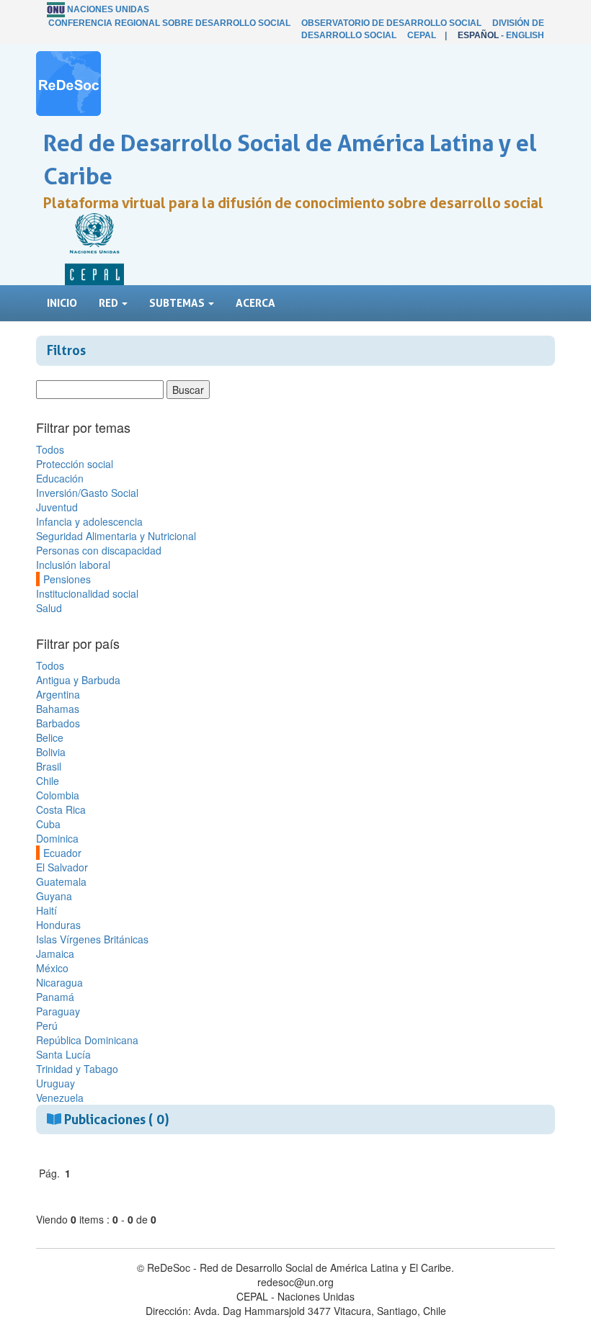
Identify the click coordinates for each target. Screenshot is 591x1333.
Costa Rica (61, 809)
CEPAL (421, 35)
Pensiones (67, 579)
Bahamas (57, 708)
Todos (50, 449)
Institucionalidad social (87, 593)
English (525, 35)
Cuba (48, 824)
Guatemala (61, 881)
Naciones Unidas (108, 9)
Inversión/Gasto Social (87, 492)
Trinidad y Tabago (77, 1069)
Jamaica (55, 953)
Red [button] (109, 303)
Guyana (54, 896)
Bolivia (51, 752)
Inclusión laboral (73, 564)
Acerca (255, 303)
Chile (47, 780)
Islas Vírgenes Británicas (92, 939)
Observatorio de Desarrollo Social (391, 23)
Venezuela (60, 1097)
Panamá (55, 996)
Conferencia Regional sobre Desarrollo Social (169, 23)
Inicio (62, 303)
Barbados (58, 723)
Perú (47, 1025)
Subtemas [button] (178, 303)
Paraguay (58, 1011)
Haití (46, 910)
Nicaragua (59, 982)
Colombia (57, 795)
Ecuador (62, 852)
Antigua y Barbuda (78, 680)
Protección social (74, 464)
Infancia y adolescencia (89, 521)
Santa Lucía (63, 1054)
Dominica (57, 838)
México (52, 968)
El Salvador (62, 867)
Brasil (48, 766)
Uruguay (55, 1083)
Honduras (58, 924)
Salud (49, 608)
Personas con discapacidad (98, 550)
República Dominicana (87, 1040)
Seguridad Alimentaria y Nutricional (116, 536)
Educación (60, 478)
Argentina (58, 694)
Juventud (57, 507)
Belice (49, 737)
